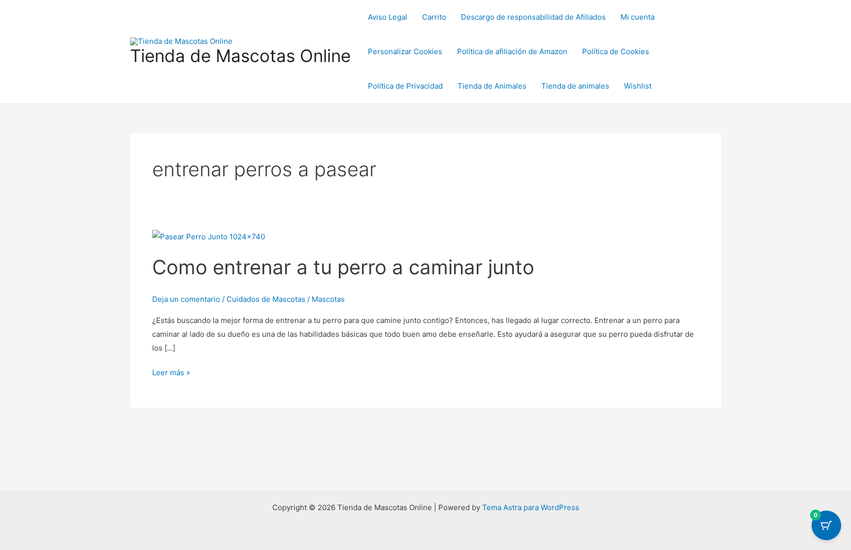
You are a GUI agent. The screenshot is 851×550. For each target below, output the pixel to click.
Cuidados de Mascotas (266, 299)
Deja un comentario (186, 299)
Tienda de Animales (492, 86)
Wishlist (638, 86)
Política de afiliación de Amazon (512, 51)
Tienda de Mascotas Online (240, 55)
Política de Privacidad (405, 86)
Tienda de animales (575, 86)
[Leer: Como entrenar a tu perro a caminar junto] (208, 236)
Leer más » (171, 371)
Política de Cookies (615, 51)
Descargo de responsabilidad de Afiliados (533, 17)
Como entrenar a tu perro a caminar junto (343, 267)
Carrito (434, 17)
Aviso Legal (387, 17)
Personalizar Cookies (405, 51)
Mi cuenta (638, 17)
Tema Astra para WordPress (530, 507)
